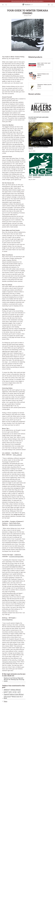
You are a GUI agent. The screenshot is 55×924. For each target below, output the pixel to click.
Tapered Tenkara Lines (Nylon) (13, 694)
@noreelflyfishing (7, 619)
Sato (16, 544)
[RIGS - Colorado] (41, 164)
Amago (6, 461)
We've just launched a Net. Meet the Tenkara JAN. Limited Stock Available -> (27, 1)
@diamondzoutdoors (15, 525)
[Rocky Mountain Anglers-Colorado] (41, 107)
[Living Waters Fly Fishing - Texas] (41, 134)
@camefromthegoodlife (16, 556)
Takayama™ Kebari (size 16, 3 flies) (13, 697)
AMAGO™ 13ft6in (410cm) (12, 690)
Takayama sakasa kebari (9, 661)
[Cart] (52, 4)
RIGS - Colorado (35, 177)
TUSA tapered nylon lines (13, 565)
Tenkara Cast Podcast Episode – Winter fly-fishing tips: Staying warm (14, 679)
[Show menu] (2, 4)
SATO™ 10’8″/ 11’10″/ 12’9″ (12, 692)
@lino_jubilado (17, 454)
